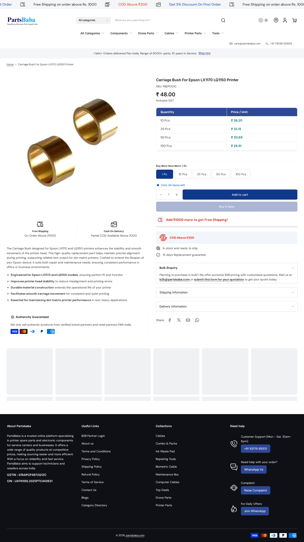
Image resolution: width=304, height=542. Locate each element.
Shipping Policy (91, 466)
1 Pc (164, 174)
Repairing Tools (166, 459)
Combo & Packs (166, 443)
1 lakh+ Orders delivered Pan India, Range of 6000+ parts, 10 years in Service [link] (145, 53)
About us (87, 443)
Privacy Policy (90, 459)
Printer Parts (164, 505)
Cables (160, 436)
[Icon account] (284, 20)
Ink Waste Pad (165, 451)
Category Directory (94, 505)
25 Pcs (201, 174)
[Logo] (22, 20)
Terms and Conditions (96, 451)
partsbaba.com (135, 535)
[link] (93, 33)
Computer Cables (167, 482)
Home (10, 64)
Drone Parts (163, 497)
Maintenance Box (167, 474)
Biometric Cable (166, 466)
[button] (93, 20)
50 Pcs (221, 174)
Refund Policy (90, 474)
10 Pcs (183, 174)
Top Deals (162, 490)
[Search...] (223, 20)
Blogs (85, 497)
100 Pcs (241, 174)
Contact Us (88, 490)
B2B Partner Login (93, 436)
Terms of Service (92, 482)
